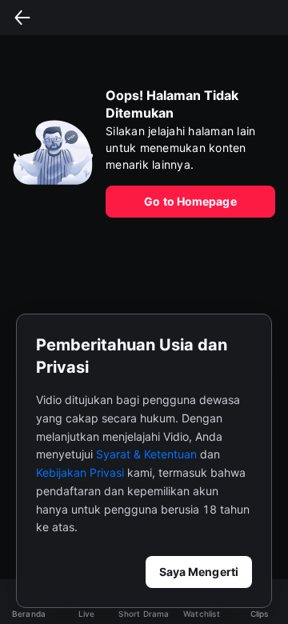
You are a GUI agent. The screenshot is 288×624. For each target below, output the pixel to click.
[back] (22, 17)
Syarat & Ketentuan (146, 454)
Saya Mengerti (198, 571)
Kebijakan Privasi (80, 472)
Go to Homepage (190, 201)
